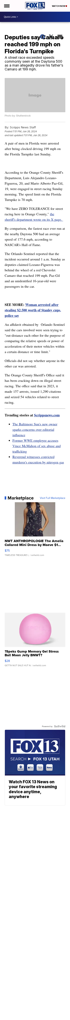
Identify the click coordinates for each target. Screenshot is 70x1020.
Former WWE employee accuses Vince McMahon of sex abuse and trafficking (36, 446)
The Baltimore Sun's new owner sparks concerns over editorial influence (34, 429)
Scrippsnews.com (47, 415)
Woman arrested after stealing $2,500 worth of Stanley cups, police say (33, 310)
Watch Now (59, 6)
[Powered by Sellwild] (59, 726)
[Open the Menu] (6, 6)
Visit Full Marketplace (52, 498)
